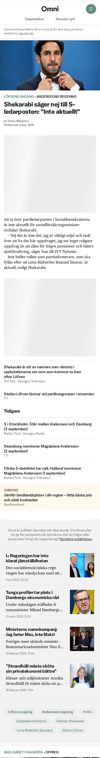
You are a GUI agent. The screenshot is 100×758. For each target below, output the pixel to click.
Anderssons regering (56, 96)
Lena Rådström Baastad (34, 730)
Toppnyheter (34, 19)
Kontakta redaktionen (76, 539)
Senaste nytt (65, 19)
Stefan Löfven (72, 730)
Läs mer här (26, 33)
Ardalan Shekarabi (70, 721)
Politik (87, 712)
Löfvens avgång (19, 96)
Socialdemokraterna (31, 721)
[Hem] (50, 8)
